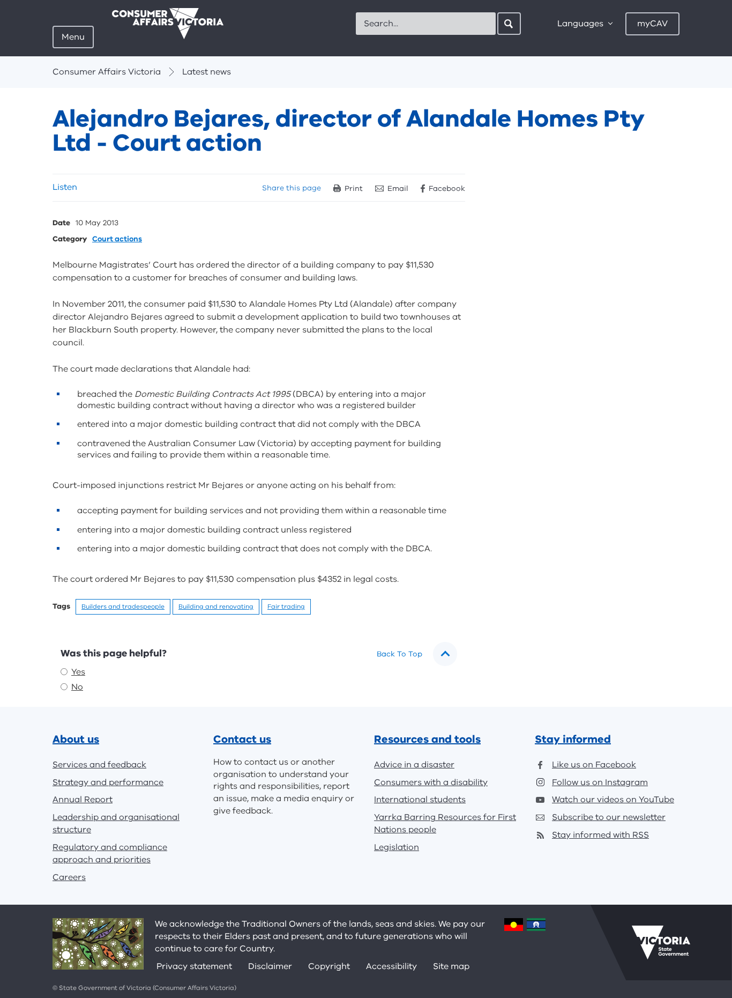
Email (397, 188)
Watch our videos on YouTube (613, 799)
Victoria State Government (661, 942)
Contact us (242, 739)
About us (76, 739)
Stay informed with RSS (600, 835)
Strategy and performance (108, 782)
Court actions (117, 239)
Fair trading (286, 606)
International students (420, 799)
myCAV (652, 23)
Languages (580, 23)
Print (354, 188)
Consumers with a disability (431, 782)
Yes (78, 672)
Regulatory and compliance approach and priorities (110, 853)
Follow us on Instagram (600, 782)
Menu (73, 37)
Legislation (396, 847)
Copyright (329, 966)
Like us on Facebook (594, 765)
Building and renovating (215, 606)
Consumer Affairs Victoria (107, 72)
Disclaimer (270, 966)
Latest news (206, 72)
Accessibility (391, 966)
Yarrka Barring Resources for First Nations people (445, 823)
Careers (69, 877)
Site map (451, 966)
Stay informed (573, 739)
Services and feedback (99, 765)
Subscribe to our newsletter (609, 817)
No (77, 687)
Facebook (447, 188)
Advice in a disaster (414, 765)
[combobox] (426, 23)
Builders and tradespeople (123, 606)
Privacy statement (194, 966)
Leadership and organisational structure (116, 823)
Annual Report (83, 799)
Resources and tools (427, 739)
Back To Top (399, 654)
